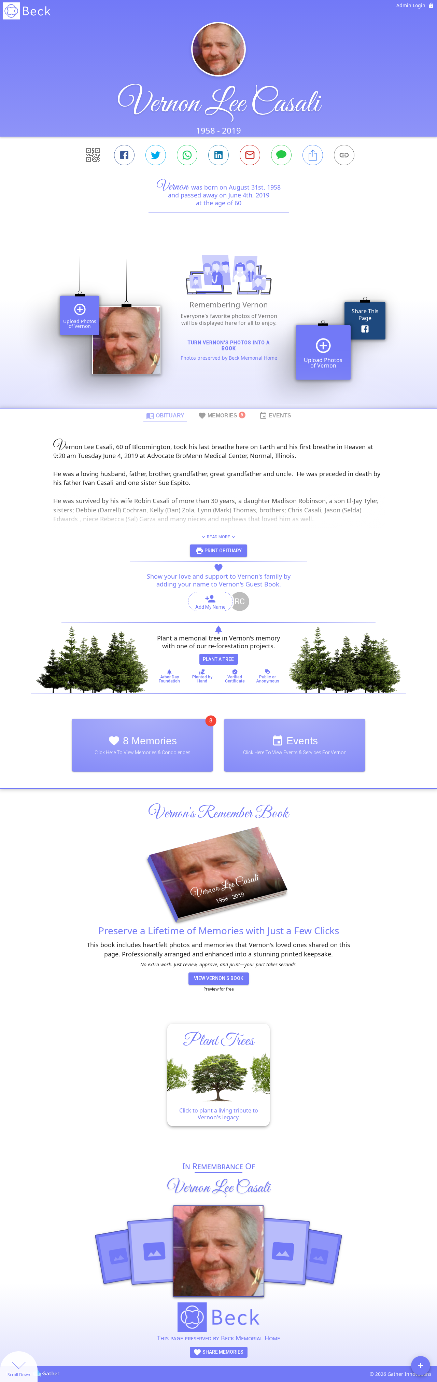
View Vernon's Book (218, 978)
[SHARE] (312, 155)
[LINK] (344, 155)
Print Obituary (222, 550)
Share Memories (222, 1352)
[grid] (218, 322)
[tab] (165, 415)
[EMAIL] (250, 155)
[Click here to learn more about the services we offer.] (218, 1317)
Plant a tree (218, 659)
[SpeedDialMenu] (420, 1365)
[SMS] (281, 155)
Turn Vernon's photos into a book (229, 345)
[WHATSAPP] (187, 155)
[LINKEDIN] (218, 155)
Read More (218, 537)
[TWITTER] (155, 155)
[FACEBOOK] (124, 155)
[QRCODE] (93, 155)
